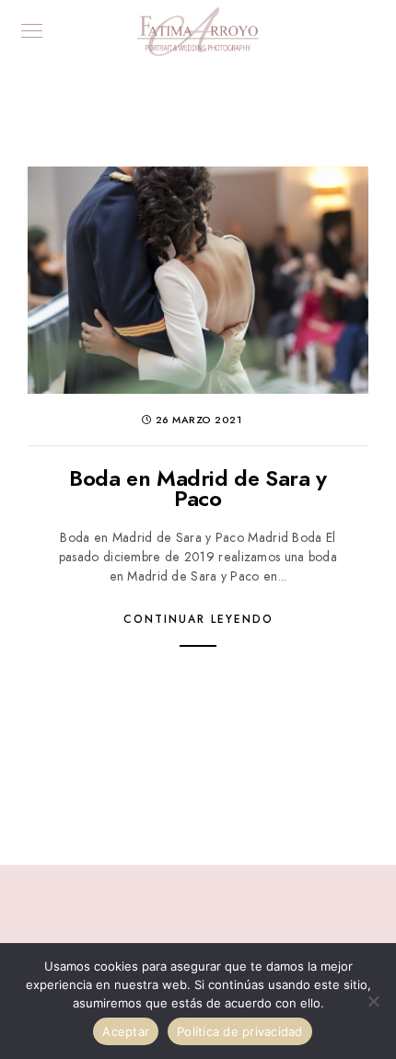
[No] (373, 1001)
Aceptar (125, 1031)
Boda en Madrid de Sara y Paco (197, 488)
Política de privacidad (240, 1031)
